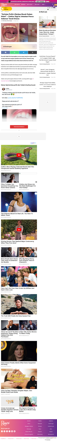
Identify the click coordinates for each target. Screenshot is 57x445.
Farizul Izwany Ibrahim (44, 36)
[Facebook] (48, 8)
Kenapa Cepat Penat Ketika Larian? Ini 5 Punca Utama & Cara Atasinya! (47, 84)
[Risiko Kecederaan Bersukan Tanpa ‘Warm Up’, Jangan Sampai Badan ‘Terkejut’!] (47, 22)
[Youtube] (55, 8)
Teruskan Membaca (19, 126)
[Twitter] (51, 8)
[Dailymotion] (48, 9)
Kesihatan (7, 11)
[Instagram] (50, 8)
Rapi (2, 11)
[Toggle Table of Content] (33, 46)
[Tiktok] (53, 8)
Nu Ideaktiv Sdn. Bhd (49, 437)
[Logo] (4, 5)
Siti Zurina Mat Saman (7, 20)
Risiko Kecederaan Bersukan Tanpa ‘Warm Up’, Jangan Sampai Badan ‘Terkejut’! (47, 32)
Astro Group (48, 439)
